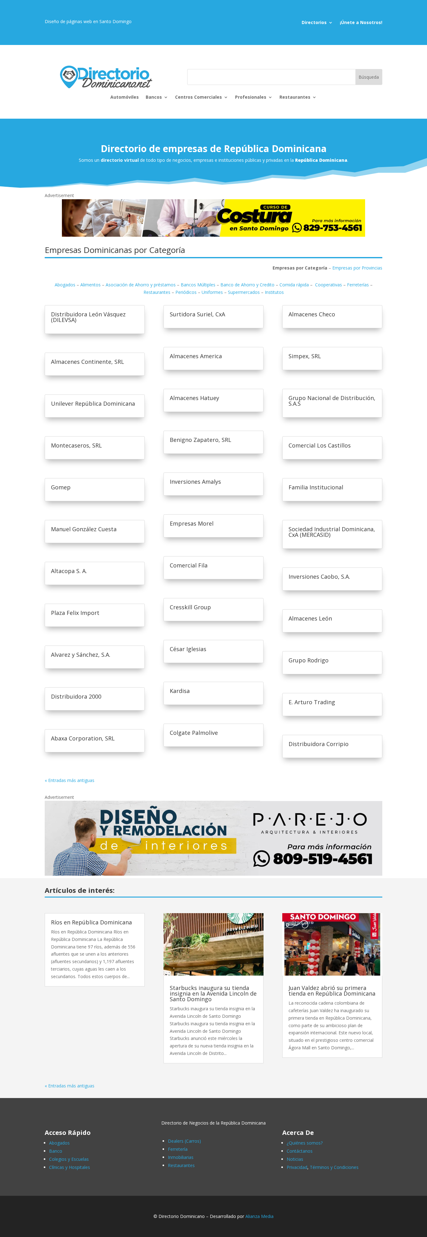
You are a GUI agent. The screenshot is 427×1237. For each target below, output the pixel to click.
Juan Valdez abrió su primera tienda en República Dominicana (332, 990)
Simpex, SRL (305, 356)
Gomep (61, 487)
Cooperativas (328, 285)
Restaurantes (294, 97)
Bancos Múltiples (198, 285)
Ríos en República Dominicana (91, 922)
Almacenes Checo (312, 314)
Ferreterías (358, 285)
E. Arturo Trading (312, 702)
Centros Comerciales (198, 97)
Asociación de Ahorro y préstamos (141, 285)
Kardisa (180, 691)
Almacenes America (196, 356)
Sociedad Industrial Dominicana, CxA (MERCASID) (332, 531)
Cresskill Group (190, 607)
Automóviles (124, 97)
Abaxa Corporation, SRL (83, 738)
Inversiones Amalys (195, 481)
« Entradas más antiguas (69, 780)
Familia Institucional (316, 487)
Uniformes (212, 292)
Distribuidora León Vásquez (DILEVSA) (88, 317)
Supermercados (244, 292)
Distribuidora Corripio (319, 744)
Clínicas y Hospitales (69, 1167)
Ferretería (178, 1149)
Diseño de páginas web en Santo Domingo (88, 21)
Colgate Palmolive (194, 732)
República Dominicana (321, 160)
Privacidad (297, 1167)
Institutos (274, 292)
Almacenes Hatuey (194, 398)
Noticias (295, 1159)
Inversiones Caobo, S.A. (319, 576)
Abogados (65, 285)
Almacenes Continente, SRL (87, 361)
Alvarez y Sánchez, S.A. (80, 654)
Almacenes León (310, 618)
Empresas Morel (192, 523)
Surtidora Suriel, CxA (197, 314)
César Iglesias (188, 649)
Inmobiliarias (180, 1157)
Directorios (314, 22)
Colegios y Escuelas (69, 1159)
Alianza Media (259, 1216)
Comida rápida (294, 285)
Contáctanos (300, 1151)
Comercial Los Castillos (320, 445)
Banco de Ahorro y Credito (247, 285)
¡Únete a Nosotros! (361, 22)
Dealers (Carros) (184, 1141)
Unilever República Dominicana (93, 403)
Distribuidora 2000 (76, 696)
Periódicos (186, 292)
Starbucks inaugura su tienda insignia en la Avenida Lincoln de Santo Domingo (213, 993)
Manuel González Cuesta (84, 529)
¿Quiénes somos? (305, 1143)
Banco (55, 1151)
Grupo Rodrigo (309, 660)
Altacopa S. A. (69, 571)
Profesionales (250, 97)
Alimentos (90, 285)
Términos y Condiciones (334, 1167)
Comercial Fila (189, 565)
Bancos (154, 97)
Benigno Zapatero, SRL (200, 439)
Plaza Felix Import (75, 612)
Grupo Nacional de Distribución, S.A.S (332, 400)
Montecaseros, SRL (76, 445)
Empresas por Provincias (357, 268)
